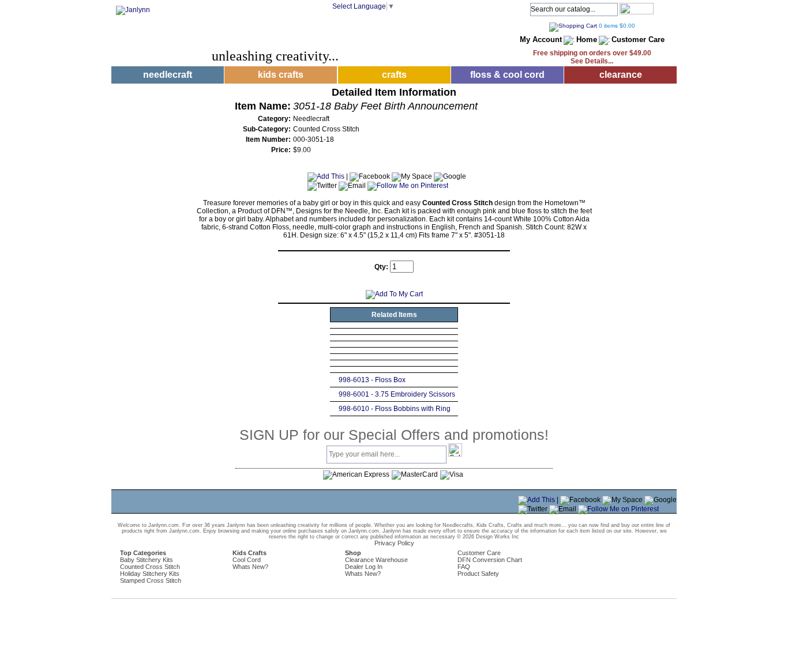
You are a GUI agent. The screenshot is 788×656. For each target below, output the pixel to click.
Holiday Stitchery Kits (149, 573)
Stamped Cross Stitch (150, 580)
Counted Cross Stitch (150, 566)
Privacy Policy (394, 543)
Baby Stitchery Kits (146, 559)
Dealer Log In (363, 566)
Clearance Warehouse (376, 559)
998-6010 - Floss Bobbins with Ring (395, 409)
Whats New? (250, 566)
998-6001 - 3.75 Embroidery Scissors (397, 394)
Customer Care (638, 39)
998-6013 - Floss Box (372, 380)
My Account (541, 39)
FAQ (463, 566)
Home (586, 39)
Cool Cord (246, 559)
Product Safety (478, 573)
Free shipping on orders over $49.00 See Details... (592, 57)
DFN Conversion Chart (489, 559)
